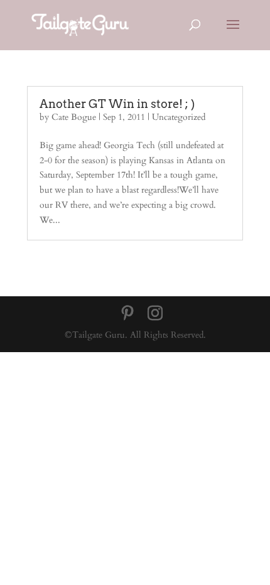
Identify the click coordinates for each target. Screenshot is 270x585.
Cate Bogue (73, 117)
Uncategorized (178, 117)
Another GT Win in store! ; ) (117, 103)
